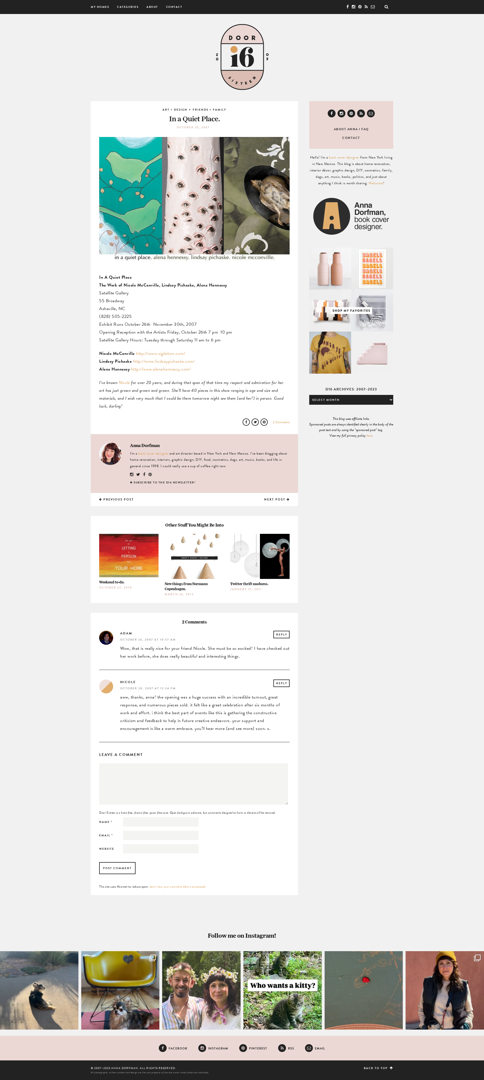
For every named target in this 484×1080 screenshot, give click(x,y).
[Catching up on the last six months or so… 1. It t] (445, 990)
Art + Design (174, 110)
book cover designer (153, 453)
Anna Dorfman (145, 445)
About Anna (346, 129)
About (152, 7)
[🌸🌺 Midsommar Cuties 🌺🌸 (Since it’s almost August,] (201, 990)
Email (106, 835)
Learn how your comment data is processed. (178, 886)
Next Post (275, 499)
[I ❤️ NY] (364, 990)
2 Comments (281, 422)
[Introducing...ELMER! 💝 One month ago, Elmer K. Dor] (120, 990)
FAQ (365, 129)
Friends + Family (209, 110)
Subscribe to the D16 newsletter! (165, 482)
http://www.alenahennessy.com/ (161, 369)
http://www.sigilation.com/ (160, 353)
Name (106, 822)
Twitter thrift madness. (249, 583)
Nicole (124, 382)
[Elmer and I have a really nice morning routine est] (39, 990)
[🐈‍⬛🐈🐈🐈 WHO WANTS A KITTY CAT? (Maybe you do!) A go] (282, 990)
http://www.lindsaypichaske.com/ (164, 361)
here (369, 435)
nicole (128, 682)
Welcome (376, 183)
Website (106, 849)
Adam (126, 633)
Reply (281, 634)
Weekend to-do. (111, 582)
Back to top (376, 1068)
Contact (174, 7)
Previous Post (118, 499)
